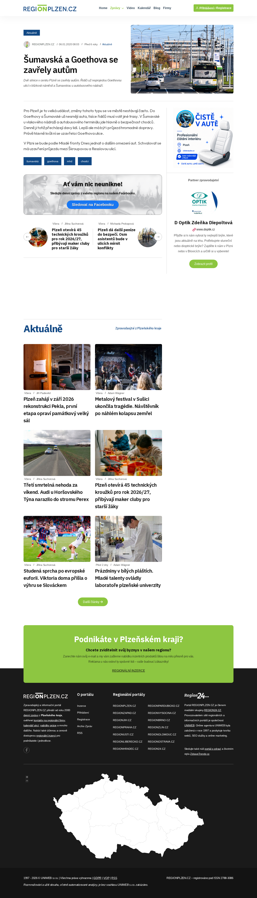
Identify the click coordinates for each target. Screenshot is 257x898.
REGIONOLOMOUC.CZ (162, 734)
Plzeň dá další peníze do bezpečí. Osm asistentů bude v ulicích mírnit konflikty (116, 238)
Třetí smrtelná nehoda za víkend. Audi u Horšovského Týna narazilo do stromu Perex (56, 492)
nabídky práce (48, 725)
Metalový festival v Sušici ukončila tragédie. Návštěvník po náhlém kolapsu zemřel (127, 406)
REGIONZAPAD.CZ (124, 712)
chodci (85, 161)
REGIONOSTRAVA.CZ (161, 741)
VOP (106, 878)
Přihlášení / (207, 8)
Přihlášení (83, 712)
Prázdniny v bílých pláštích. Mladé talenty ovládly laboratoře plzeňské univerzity (128, 578)
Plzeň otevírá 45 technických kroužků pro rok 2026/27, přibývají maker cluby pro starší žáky (71, 238)
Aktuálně (32, 32)
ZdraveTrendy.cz (199, 753)
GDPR (97, 878)
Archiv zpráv (84, 726)
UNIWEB (189, 725)
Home (103, 8)
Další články (91, 602)
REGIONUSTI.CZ (123, 734)
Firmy (167, 8)
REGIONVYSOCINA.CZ (162, 712)
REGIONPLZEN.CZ (43, 44)
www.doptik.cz (205, 229)
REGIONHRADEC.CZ (125, 748)
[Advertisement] (93, 287)
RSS (79, 732)
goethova (52, 161)
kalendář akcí (31, 725)
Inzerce (81, 705)
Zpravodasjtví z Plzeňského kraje (138, 328)
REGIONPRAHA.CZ (124, 727)
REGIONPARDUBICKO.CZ (163, 705)
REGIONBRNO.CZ (159, 720)
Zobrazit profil (203, 263)
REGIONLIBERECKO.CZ (127, 741)
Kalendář (144, 8)
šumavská (33, 161)
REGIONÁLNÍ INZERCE (128, 670)
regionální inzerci (46, 735)
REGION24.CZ (157, 748)
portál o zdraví (213, 748)
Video (131, 8)
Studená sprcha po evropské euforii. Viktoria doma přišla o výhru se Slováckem (55, 578)
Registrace (223, 8)
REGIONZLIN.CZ (158, 727)
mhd (69, 161)
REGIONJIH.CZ (122, 720)
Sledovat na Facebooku (93, 205)
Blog (157, 8)
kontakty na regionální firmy (49, 720)
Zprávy (115, 8)
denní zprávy (31, 715)
